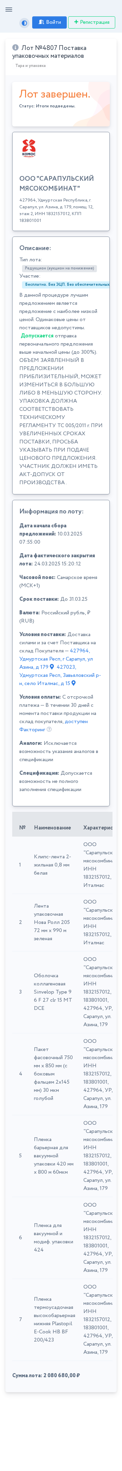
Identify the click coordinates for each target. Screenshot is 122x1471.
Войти (53, 22)
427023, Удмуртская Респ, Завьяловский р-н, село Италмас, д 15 (60, 675)
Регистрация (94, 22)
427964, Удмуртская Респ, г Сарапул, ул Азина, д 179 (56, 659)
